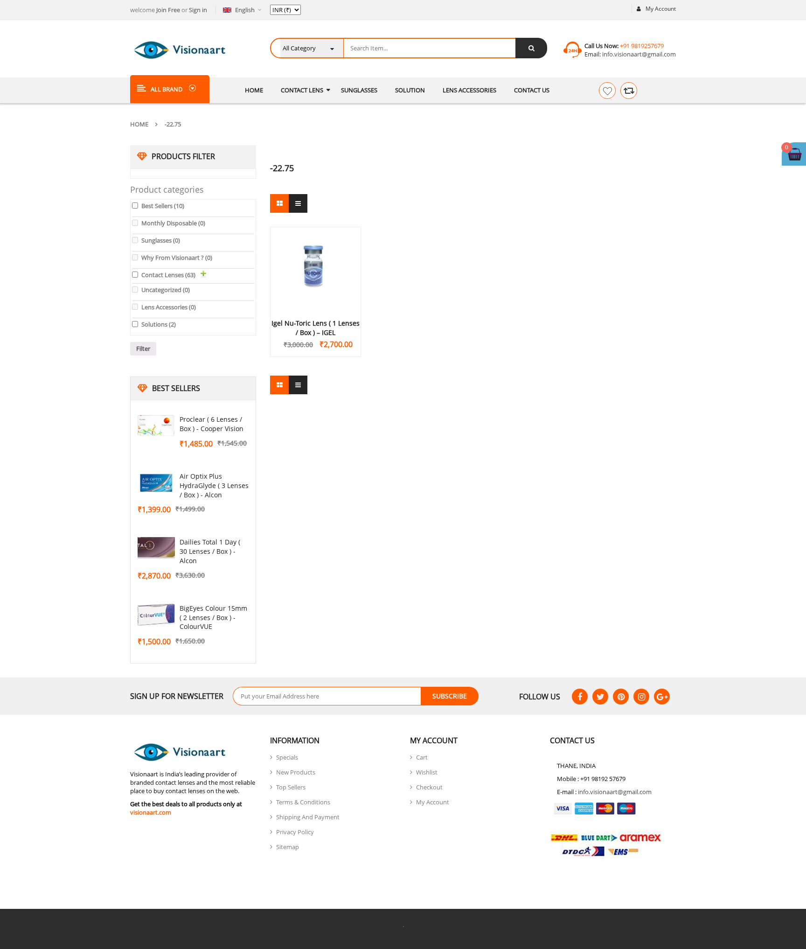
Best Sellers (162, 206)
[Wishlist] (607, 90)
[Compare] (628, 90)
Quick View (315, 250)
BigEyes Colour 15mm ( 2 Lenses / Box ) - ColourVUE (213, 617)
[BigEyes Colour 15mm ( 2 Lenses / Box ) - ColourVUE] (156, 615)
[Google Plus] (662, 697)
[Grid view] (279, 203)
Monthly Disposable (173, 223)
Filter (143, 348)
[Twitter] (600, 697)
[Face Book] (580, 697)
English (245, 10)
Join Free (168, 10)
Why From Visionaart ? (176, 257)
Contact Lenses (168, 275)
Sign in (198, 10)
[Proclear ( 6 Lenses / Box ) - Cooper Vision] (156, 426)
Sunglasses (160, 240)
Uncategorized (165, 290)
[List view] (298, 203)
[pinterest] (621, 697)
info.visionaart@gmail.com (638, 54)
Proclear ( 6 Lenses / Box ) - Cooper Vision (211, 424)
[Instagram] (641, 697)
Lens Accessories (168, 307)
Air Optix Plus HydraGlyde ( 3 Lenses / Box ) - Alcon (214, 485)
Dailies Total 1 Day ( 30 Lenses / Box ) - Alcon (210, 551)
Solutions (158, 324)
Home (139, 124)
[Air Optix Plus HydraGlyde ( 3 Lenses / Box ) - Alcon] (156, 483)
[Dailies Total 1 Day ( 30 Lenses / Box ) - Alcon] (156, 548)
